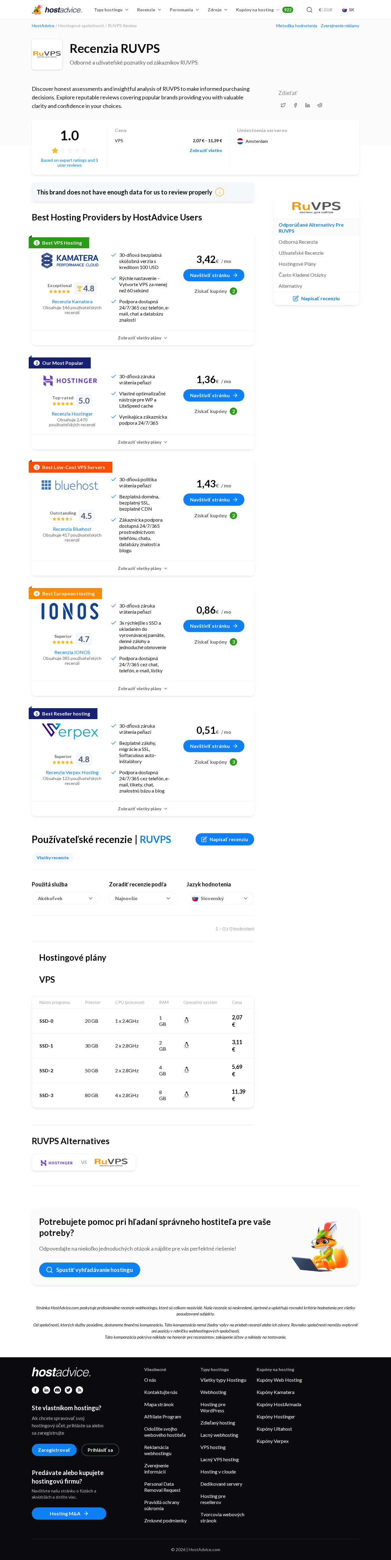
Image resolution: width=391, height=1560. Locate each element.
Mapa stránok (159, 1404)
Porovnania (181, 9)
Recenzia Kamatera (72, 301)
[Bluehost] (70, 485)
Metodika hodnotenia (296, 25)
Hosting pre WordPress (212, 1407)
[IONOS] (70, 611)
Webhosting (213, 1392)
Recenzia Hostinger (72, 413)
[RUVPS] (47, 54)
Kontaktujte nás (160, 1392)
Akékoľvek (50, 898)
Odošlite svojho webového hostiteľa (165, 1432)
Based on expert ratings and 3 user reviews (69, 162)
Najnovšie (126, 898)
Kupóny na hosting (263, 9)
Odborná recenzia (298, 242)
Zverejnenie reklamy (340, 25)
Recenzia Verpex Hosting (72, 772)
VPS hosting (213, 1447)
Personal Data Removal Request (162, 1487)
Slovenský (212, 898)
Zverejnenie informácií (156, 1468)
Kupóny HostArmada (279, 1404)
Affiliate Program (162, 1416)
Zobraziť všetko (206, 150)
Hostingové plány (297, 264)
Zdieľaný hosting (217, 1422)
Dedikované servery (221, 1484)
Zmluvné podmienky (165, 1520)
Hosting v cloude (218, 1471)
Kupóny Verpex (273, 1441)
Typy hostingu (108, 9)
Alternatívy (290, 286)
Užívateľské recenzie (301, 253)
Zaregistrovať (54, 1450)
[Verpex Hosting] (70, 731)
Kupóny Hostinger (276, 1416)
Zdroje (214, 9)
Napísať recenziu (229, 839)
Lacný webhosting (219, 1435)
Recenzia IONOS (72, 652)
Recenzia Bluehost (72, 529)
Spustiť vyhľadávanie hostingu (94, 1269)
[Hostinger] (70, 380)
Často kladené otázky (302, 275)
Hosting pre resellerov (212, 1499)
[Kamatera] (70, 260)
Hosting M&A (65, 1513)
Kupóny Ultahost (274, 1429)
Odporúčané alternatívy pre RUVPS (311, 228)
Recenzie (146, 9)
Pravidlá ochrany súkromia (161, 1505)
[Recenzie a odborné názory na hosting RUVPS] (283, 105)
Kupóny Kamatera (275, 1392)
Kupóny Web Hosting (279, 1380)
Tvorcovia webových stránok (222, 1517)
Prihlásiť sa (100, 1450)
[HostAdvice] (57, 10)
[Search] (309, 10)
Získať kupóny (214, 291)
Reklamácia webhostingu (157, 1450)
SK (351, 9)
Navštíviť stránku (210, 275)
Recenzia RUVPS (115, 48)
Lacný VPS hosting (219, 1459)
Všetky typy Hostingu (223, 1380)
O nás (150, 1380)
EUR (325, 9)
